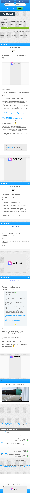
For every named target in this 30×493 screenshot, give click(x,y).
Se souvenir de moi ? (12, 8)
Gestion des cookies (21, 484)
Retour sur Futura (7, 1)
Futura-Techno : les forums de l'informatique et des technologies (13, 22)
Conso (14, 484)
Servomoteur (4, 431)
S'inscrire (22, 1)
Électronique (4, 24)
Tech (10, 464)
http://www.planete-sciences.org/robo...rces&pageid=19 (12, 117)
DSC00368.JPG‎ (10, 149)
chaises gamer (21, 466)
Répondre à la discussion (15, 28)
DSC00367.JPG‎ (10, 147)
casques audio (14, 466)
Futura (5, 484)
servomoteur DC (5, 447)
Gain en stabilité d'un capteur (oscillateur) (17, 424)
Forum (5, 19)
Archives (10, 484)
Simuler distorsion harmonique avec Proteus (13, 423)
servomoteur (4, 437)
